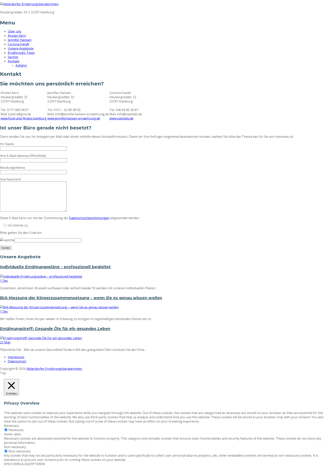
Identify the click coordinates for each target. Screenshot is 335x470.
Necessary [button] (11, 426)
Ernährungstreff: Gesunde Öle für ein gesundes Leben (55, 328)
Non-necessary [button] (15, 447)
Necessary (16, 430)
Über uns (14, 31)
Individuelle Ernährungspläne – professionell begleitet (55, 266)
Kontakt (13, 61)
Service (13, 57)
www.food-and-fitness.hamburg (24, 118)
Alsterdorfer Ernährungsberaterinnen (54, 369)
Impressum (16, 357)
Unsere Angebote (21, 48)
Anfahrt (21, 65)
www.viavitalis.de (121, 118)
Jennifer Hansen (19, 40)
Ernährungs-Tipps (21, 53)
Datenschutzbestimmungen (89, 218)
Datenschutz (17, 361)
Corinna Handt (18, 44)
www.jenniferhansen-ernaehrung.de (73, 118)
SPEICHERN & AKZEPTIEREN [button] (24, 464)
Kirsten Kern (17, 36)
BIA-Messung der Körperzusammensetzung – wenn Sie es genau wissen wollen (81, 297)
